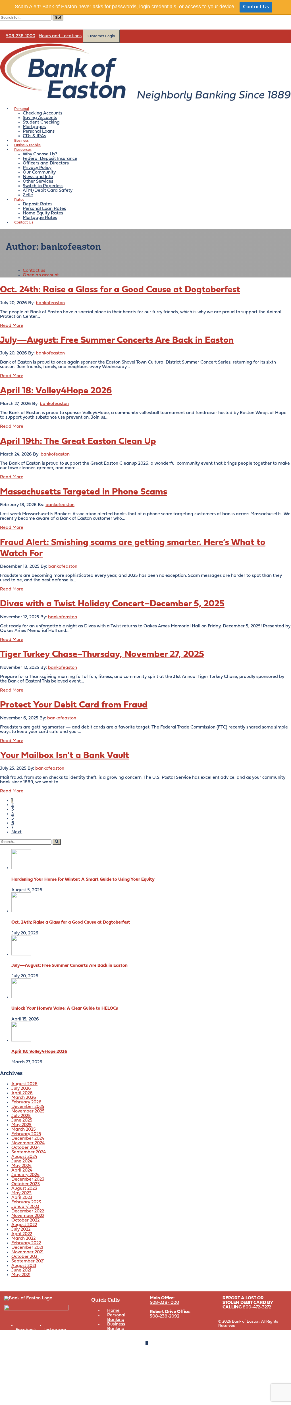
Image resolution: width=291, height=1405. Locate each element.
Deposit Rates (37, 204)
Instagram (55, 1330)
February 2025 (26, 1134)
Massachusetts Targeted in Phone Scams (83, 492)
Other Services (38, 181)
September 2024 (28, 1152)
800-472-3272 (257, 1307)
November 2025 (28, 1111)
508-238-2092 (164, 1316)
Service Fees (120, 1342)
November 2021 (27, 1252)
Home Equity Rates (43, 213)
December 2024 (27, 1138)
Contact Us (256, 7)
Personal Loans (39, 131)
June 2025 (21, 1120)
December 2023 (27, 1179)
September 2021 (28, 1261)
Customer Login (101, 36)
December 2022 (27, 1211)
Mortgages (34, 127)
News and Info (38, 177)
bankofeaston (50, 303)
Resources (23, 150)
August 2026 (24, 1084)
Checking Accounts (42, 113)
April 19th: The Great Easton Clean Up (78, 441)
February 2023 (26, 1202)
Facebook (26, 1330)
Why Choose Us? (40, 154)
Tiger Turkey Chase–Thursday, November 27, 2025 (102, 654)
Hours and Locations (60, 36)
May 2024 (21, 1166)
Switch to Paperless (43, 186)
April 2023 (21, 1197)
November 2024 (28, 1143)
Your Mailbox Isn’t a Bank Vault (64, 755)
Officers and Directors (46, 163)
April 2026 (22, 1093)
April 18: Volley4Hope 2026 (56, 391)
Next (16, 832)
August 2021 (23, 1266)
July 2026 (21, 1088)
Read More (11, 325)
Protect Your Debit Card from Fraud (73, 705)
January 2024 (25, 1175)
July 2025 (21, 1116)
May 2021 (20, 1275)
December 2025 (27, 1107)
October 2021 (25, 1256)
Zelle (28, 195)
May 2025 (21, 1125)
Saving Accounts (40, 118)
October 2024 (25, 1147)
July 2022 (20, 1229)
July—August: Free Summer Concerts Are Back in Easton (117, 340)
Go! (58, 18)
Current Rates (121, 1333)
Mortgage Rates (40, 218)
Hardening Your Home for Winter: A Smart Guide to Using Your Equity (83, 879)
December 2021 (27, 1247)
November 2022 (27, 1216)
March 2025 (23, 1129)
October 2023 (25, 1184)
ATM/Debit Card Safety (47, 190)
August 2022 (24, 1225)
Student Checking (41, 122)
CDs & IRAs (34, 136)
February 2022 (26, 1243)
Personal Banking (116, 1317)
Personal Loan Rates (44, 208)
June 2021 (21, 1270)
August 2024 (24, 1157)
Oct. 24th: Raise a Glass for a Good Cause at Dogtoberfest (120, 290)
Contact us (34, 270)
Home (113, 1310)
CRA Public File (187, 1334)
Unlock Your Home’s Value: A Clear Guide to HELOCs (64, 1008)
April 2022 (21, 1234)
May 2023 (21, 1193)
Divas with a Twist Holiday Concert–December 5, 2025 (112, 604)
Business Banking (116, 1326)
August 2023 (24, 1188)
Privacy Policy (37, 168)
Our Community (39, 172)
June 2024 (21, 1161)
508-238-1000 (20, 36)
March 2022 (23, 1238)
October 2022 (25, 1220)
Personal (21, 109)
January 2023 (25, 1206)
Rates (19, 200)
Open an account (41, 275)
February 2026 (26, 1102)
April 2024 (21, 1170)
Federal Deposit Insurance (50, 158)
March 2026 (23, 1097)
